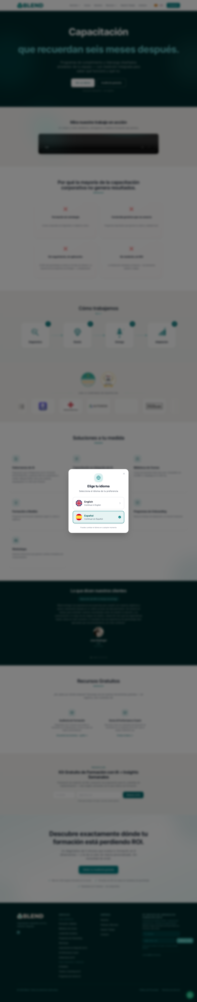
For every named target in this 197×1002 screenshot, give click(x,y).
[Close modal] (124, 473)
